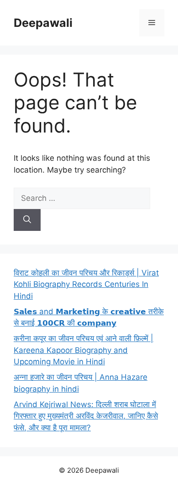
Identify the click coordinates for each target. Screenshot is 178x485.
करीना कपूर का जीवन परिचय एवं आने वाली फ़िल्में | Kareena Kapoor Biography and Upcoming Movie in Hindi (83, 350)
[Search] (27, 220)
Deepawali (43, 23)
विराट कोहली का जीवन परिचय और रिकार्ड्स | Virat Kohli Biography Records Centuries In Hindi (86, 284)
